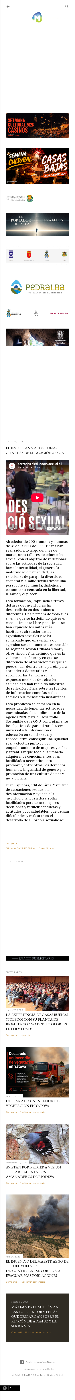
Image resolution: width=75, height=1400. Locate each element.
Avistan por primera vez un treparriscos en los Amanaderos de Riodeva (33, 1172)
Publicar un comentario (32, 1112)
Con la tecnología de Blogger (40, 1362)
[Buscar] (67, 5)
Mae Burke (48, 1369)
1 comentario (26, 1035)
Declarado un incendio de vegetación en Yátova (33, 1103)
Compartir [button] (11, 843)
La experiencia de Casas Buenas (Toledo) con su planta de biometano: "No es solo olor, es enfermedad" (37, 1021)
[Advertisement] (37, 64)
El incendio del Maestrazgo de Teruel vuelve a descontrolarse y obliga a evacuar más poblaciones (37, 1268)
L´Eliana (40, 848)
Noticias (50, 848)
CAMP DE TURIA (26, 848)
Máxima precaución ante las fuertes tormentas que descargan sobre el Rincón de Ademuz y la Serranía (37, 1316)
